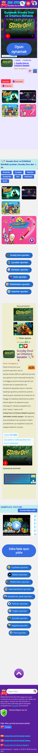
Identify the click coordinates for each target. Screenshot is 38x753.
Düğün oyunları (19, 611)
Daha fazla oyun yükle (19, 550)
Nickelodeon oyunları (20, 284)
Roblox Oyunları (19, 574)
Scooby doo (7, 177)
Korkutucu (28, 177)
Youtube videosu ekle (27, 510)
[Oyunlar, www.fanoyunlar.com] (13, 3)
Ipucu (5, 181)
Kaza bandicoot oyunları (20, 589)
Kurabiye (18, 172)
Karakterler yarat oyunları (20, 596)
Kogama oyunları (20, 625)
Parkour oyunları (20, 603)
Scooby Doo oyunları (19, 255)
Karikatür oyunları (19, 269)
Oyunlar (6, 81)
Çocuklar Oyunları (19, 262)
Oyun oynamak (19, 49)
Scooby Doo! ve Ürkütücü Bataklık (16, 745)
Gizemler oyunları (19, 291)
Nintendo (6, 172)
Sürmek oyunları (19, 618)
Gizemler (30, 172)
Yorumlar (18, 81)
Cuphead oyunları (19, 567)
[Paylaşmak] (35, 71)
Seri (17, 177)
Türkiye (8, 727)
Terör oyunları (20, 277)
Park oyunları (20, 632)
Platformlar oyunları (19, 582)
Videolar (7, 86)
